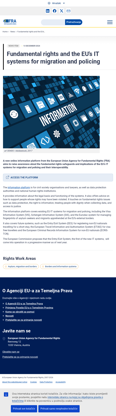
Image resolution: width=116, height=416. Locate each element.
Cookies (33, 382)
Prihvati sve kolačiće (24, 408)
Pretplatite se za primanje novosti (23, 320)
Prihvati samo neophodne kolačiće (58, 408)
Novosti (9, 315)
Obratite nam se (10, 351)
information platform (19, 187)
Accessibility (61, 382)
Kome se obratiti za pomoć (19, 311)
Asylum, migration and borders (22, 266)
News (12, 32)
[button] (47, 11)
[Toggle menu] (110, 22)
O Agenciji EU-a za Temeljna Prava (24, 303)
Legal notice (22, 382)
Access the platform (24, 177)
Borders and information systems (60, 266)
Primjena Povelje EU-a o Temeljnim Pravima (29, 307)
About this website (9, 382)
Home (5, 32)
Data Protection (46, 382)
